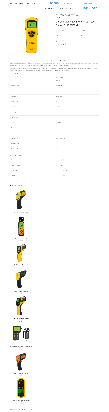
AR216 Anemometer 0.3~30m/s (21, 238)
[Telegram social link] (67, 44)
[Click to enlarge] (13, 53)
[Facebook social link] (65, 9)
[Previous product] (56, 17)
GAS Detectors (72, 14)
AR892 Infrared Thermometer (21, 291)
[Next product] (59, 17)
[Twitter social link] (67, 9)
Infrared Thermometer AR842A (21, 212)
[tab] (45, 60)
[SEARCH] (97, 3)
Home (57, 14)
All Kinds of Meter (64, 14)
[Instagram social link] (69, 9)
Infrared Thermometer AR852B (21, 318)
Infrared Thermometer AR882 (21, 373)
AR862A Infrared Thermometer (21, 264)
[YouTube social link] (71, 9)
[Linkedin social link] (65, 44)
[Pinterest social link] (73, 9)
